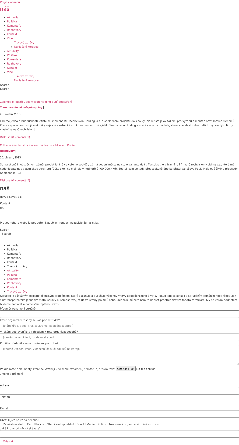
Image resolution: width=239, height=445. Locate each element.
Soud (80, 424)
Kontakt (12, 34)
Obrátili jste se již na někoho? (19, 420)
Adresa (4, 385)
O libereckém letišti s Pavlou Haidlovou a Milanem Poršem (38, 145)
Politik (102, 424)
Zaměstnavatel (13, 424)
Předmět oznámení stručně (18, 308)
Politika (12, 21)
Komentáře (14, 25)
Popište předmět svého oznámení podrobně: (29, 343)
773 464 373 (14, 207)
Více (10, 38)
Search (4, 84)
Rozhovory (14, 30)
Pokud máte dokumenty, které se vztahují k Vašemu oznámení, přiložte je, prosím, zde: (57, 369)
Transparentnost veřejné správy (21, 107)
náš (14, 8)
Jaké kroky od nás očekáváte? (20, 428)
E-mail (4, 408)
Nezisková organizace (124, 424)
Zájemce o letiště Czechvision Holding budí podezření (36, 101)
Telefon (5, 396)
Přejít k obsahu (10, 2)
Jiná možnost (151, 424)
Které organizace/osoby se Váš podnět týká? (30, 320)
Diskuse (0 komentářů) (15, 137)
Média (91, 424)
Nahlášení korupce (26, 46)
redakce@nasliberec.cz (15, 211)
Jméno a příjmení (11, 373)
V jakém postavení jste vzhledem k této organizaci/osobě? (39, 331)
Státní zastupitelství (60, 424)
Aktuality (13, 17)
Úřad (29, 424)
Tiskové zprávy (24, 42)
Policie (39, 424)
